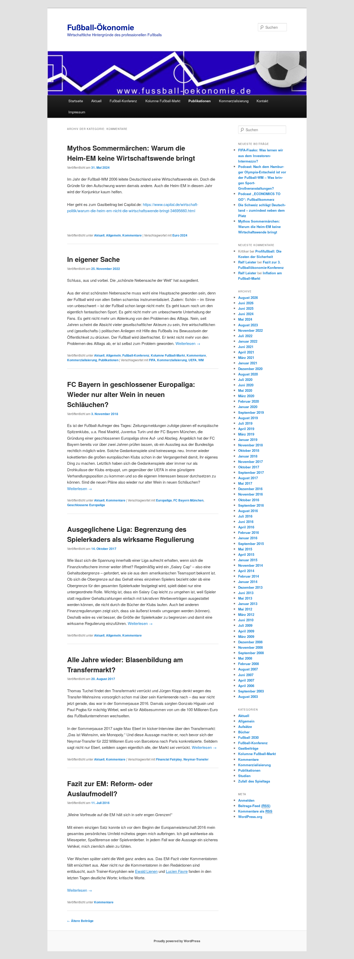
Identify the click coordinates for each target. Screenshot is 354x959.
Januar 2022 (247, 341)
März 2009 (246, 636)
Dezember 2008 (250, 641)
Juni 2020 (245, 384)
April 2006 (246, 685)
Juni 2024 (245, 313)
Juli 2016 (245, 516)
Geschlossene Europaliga (86, 505)
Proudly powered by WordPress (177, 941)
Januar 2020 (247, 406)
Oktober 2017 (248, 466)
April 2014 (246, 570)
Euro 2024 (179, 235)
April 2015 (246, 554)
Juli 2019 (245, 423)
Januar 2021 (247, 362)
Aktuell (96, 100)
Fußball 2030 (248, 737)
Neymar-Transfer (196, 759)
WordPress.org (250, 816)
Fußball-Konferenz (123, 100)
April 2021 (246, 352)
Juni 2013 (245, 592)
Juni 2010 (245, 619)
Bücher (244, 731)
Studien (244, 775)
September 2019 (251, 412)
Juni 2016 (245, 521)
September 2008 (251, 652)
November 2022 (250, 330)
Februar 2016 (248, 532)
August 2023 (248, 324)
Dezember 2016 (250, 488)
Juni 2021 (245, 346)
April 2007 (246, 680)
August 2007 (248, 669)
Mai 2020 (245, 390)
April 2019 (246, 428)
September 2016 (251, 505)
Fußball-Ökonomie (100, 27)
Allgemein (113, 235)
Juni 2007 (245, 674)
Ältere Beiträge (80, 920)
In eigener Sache (93, 259)
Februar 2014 (248, 576)
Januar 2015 (247, 559)
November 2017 (250, 461)
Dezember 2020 (250, 368)
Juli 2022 (245, 335)
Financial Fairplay (169, 759)
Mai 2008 (245, 658)
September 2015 (251, 543)
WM (201, 360)
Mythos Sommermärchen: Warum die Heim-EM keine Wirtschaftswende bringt (259, 226)
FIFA (152, 360)
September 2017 (251, 472)
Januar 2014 (247, 581)
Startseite (75, 100)
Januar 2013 (247, 603)
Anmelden (246, 800)
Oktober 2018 (248, 450)
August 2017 (248, 477)
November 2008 (250, 647)
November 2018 (250, 444)
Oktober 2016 (248, 499)
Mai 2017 (245, 483)
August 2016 (248, 510)
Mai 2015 (245, 549)
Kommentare (132, 235)
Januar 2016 (247, 537)
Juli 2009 (245, 625)
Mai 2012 (245, 609)
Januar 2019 (247, 439)
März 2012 (246, 614)
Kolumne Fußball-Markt (162, 100)
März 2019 (246, 434)
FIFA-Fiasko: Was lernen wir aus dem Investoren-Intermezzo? (260, 155)
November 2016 (250, 494)
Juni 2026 (245, 302)
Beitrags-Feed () (254, 805)
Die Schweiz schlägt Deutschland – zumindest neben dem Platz (262, 210)
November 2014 (250, 565)
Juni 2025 (245, 308)
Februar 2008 (248, 663)
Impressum (76, 111)
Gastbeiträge (248, 748)
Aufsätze (245, 726)
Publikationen (199, 100)
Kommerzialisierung (234, 100)
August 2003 (248, 696)
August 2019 (248, 417)
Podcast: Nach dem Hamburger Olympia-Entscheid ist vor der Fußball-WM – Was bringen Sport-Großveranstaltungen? (262, 177)
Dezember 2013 (250, 587)
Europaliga (164, 500)
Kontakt (262, 100)
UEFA (192, 360)
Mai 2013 (245, 598)
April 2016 (246, 527)
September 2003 (251, 691)
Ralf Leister (247, 262)
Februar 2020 (248, 401)
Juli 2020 (245, 379)
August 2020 (248, 374)
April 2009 (246, 631)
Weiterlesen (187, 343)
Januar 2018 (247, 456)
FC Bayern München (188, 500)
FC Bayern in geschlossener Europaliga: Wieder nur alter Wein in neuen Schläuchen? (131, 394)
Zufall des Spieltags (254, 781)
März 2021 (246, 357)
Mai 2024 (245, 319)
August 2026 (248, 297)
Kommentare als (255, 811)
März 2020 (246, 395)
